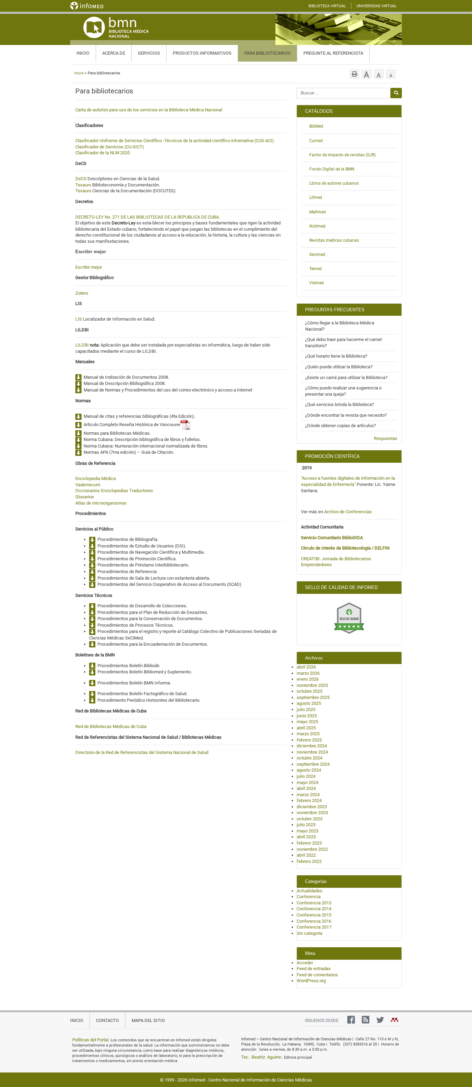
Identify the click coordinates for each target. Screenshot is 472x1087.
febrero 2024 (309, 800)
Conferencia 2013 (314, 902)
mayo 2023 (307, 830)
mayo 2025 (307, 721)
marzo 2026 (308, 673)
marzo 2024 (308, 794)
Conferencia (309, 896)
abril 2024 (306, 788)
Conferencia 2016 (314, 921)
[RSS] (363, 1021)
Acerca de (113, 53)
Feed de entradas (314, 968)
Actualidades (309, 890)
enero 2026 (308, 679)
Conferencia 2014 (314, 908)
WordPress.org (311, 980)
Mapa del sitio (148, 1020)
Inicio (82, 53)
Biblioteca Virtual (327, 6)
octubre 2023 (309, 818)
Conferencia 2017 (314, 927)
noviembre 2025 (312, 685)
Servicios (149, 53)
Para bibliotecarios (267, 53)
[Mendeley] (392, 1021)
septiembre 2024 (313, 764)
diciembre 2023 (312, 806)
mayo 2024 (307, 782)
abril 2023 (306, 836)
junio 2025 (307, 715)
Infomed (196, 1080)
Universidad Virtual (377, 6)
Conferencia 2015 (314, 915)
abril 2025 (306, 727)
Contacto (107, 1020)
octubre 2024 (309, 758)
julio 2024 (306, 776)
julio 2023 (306, 824)
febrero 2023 (309, 843)
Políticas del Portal (90, 1039)
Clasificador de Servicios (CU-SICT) (109, 146)
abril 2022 (306, 855)
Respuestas (385, 438)
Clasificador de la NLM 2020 (102, 152)
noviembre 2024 (312, 752)
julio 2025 (306, 709)
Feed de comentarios (317, 974)
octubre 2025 (309, 691)
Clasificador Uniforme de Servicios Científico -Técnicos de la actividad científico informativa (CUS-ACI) (174, 140)
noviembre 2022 (312, 849)
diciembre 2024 (312, 745)
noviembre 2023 (312, 812)
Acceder (305, 962)
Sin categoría (309, 933)
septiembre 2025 (313, 697)
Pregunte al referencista (333, 53)
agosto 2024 (309, 770)
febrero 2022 (309, 861)
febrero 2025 (309, 740)
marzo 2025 (308, 733)
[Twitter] (378, 1021)
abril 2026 (306, 667)
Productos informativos (202, 53)
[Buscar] (396, 93)
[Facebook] (349, 1021)
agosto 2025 (309, 703)
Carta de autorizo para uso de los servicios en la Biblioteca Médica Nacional (148, 109)
